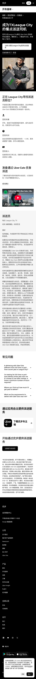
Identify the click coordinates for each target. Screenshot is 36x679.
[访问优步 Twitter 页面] (17, 637)
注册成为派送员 (10, 448)
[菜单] (33, 3)
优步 (4, 3)
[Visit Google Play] (9, 654)
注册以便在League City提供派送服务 (17, 46)
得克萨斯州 (11, 15)
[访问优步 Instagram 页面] (12, 637)
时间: (4, 224)
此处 (29, 666)
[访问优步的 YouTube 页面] (8, 637)
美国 (3, 15)
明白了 (30, 674)
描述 (3, 230)
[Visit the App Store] (22, 654)
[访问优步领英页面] (3, 637)
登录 (23, 3)
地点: (4, 220)
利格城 (19, 15)
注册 (28, 3)
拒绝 (23, 674)
